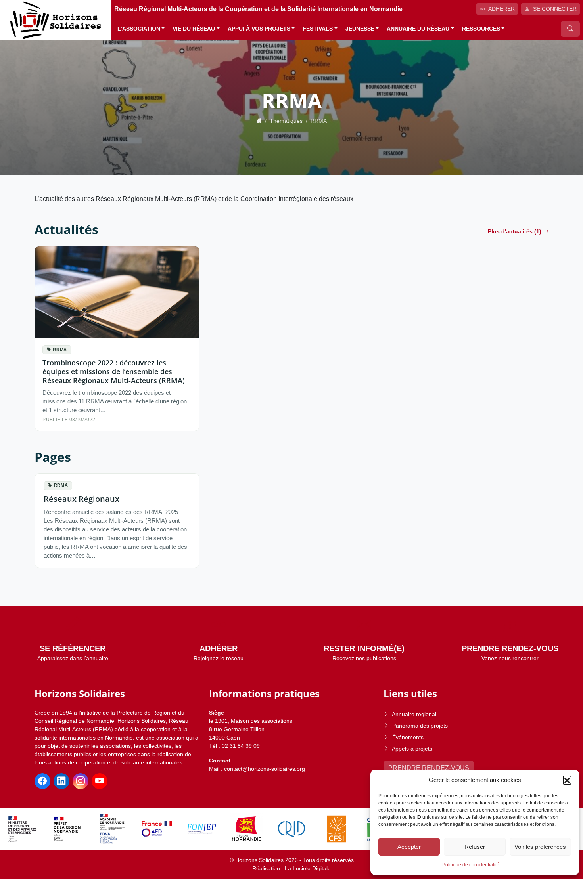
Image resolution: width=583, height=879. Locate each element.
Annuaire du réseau (418, 29)
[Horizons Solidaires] (55, 19)
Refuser (474, 846)
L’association (138, 29)
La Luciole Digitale (308, 868)
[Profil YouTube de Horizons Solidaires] (99, 781)
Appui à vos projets (259, 29)
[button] (567, 780)
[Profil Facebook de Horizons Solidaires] (42, 781)
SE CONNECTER (555, 9)
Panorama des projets (420, 725)
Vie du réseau (194, 29)
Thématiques (286, 121)
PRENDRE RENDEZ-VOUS (428, 767)
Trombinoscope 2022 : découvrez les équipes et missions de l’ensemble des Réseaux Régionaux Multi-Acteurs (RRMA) (113, 371)
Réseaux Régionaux (81, 498)
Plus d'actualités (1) (514, 231)
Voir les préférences (540, 846)
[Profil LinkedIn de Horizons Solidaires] (61, 781)
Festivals (318, 29)
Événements (408, 737)
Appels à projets (412, 748)
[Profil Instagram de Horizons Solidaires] (80, 781)
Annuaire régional (414, 714)
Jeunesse (359, 29)
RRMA (60, 349)
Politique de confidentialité (470, 865)
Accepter (409, 846)
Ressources (481, 29)
